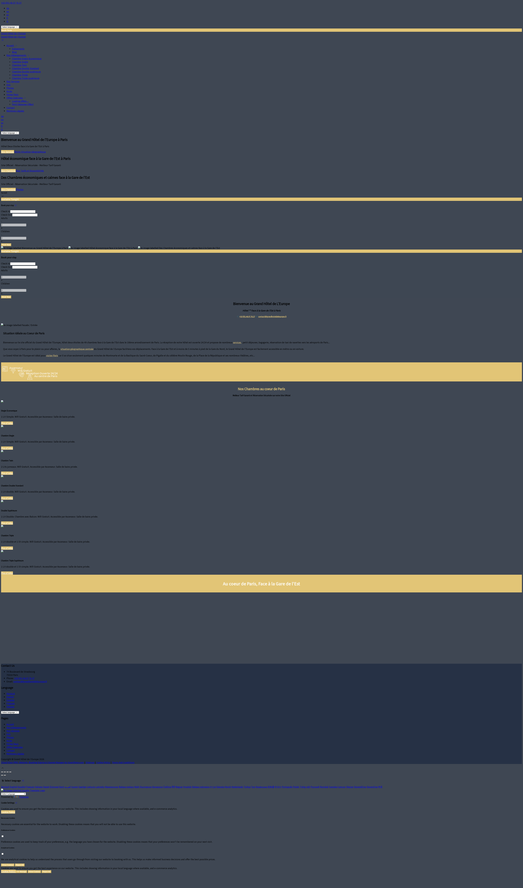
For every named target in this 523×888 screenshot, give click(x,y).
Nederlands (237, 786)
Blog (14, 52)
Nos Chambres (8, 170)
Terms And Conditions (123, 762)
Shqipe (349, 786)
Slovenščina (360, 786)
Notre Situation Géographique (30, 151)
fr (7, 18)
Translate (24, 796)
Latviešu (100, 786)
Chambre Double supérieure (26, 71)
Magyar (179, 786)
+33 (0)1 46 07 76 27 (11, 2)
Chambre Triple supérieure (25, 78)
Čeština (167, 786)
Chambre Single (20, 61)
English (10, 696)
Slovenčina (372, 786)
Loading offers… (20, 101)
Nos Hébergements (17, 55)
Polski (296, 786)
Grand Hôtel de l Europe (13, 33)
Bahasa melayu (126, 786)
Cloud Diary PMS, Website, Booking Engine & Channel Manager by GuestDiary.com (42, 762)
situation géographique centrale (77, 349)
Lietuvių (91, 786)
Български (146, 786)
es (8, 14)
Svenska (333, 786)
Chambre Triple (20, 74)
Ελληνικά (54, 786)
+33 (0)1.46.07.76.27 (247, 316)
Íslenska (220, 786)
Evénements (18, 48)
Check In (5, 211)
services (237, 342)
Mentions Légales (15, 110)
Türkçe (247, 786)
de (8, 8)
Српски (342, 786)
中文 (380, 786)
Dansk (46, 786)
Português (287, 786)
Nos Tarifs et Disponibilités (30, 170)
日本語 (271, 786)
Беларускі (157, 786)
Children (5, 231)
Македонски (111, 786)
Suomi (74, 786)
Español (10, 700)
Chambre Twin (19, 65)
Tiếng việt (305, 786)
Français (11, 703)
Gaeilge (82, 786)
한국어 (278, 786)
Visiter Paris (12, 94)
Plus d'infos (7, 423)
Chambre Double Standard (25, 68)
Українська (261, 786)
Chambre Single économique (27, 58)
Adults (4, 218)
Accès (9, 91)
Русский (315, 786)
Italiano (10, 706)
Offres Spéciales (15, 97)
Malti (137, 786)
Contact (11, 107)
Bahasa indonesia (200, 786)
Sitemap (90, 762)
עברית (213, 786)
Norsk (228, 786)
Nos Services (13, 81)
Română (324, 786)
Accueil (10, 45)
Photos (10, 88)
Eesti (61, 786)
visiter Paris (52, 355)
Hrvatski (187, 786)
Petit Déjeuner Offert (23, 104)
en (8, 11)
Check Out (6, 214)
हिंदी (173, 786)
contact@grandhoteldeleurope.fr (272, 316)
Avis (8, 84)
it (7, 21)
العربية (68, 786)
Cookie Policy (103, 762)
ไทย (253, 786)
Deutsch (11, 693)
